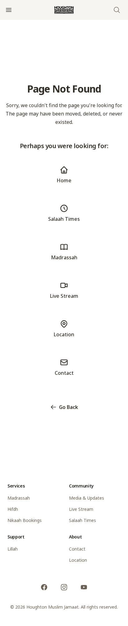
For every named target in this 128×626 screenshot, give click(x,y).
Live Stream (81, 509)
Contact (77, 549)
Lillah (12, 549)
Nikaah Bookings (24, 520)
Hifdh (12, 509)
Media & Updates (86, 498)
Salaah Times (82, 520)
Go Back (68, 407)
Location (78, 560)
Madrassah (18, 498)
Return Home (68, 428)
